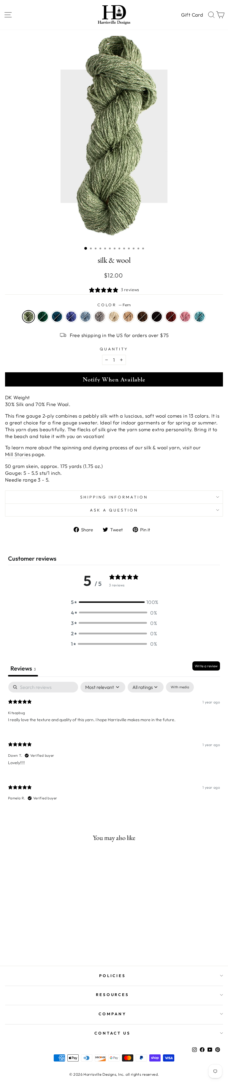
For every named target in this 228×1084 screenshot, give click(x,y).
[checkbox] (180, 687)
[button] (114, 602)
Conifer (43, 317)
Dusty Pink (185, 317)
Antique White (128, 317)
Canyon (171, 317)
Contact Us (112, 1033)
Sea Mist (199, 317)
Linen (114, 317)
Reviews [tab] (23, 668)
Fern (28, 317)
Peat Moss (142, 317)
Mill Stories (18, 454)
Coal (157, 317)
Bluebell (85, 317)
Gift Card (192, 15)
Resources (112, 994)
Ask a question (114, 510)
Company (112, 1013)
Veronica (71, 317)
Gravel (100, 317)
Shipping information (114, 497)
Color (114, 304)
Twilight (57, 317)
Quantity (114, 349)
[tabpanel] (114, 746)
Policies (112, 975)
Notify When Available (114, 379)
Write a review (206, 666)
